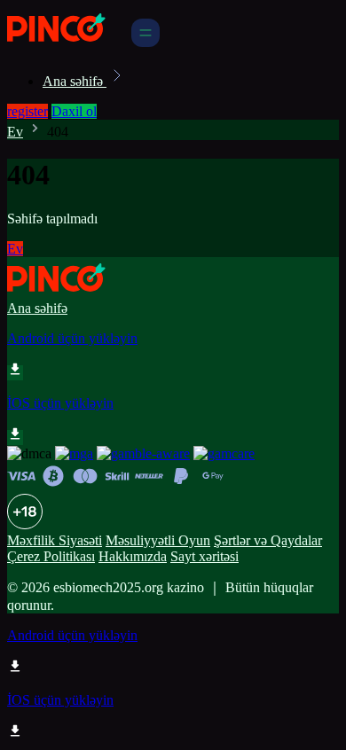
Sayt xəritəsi (204, 556)
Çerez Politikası (51, 556)
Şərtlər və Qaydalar (268, 540)
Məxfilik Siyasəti (54, 540)
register (27, 111)
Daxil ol (74, 111)
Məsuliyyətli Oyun (158, 540)
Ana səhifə (74, 81)
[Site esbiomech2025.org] (67, 42)
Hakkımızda (132, 556)
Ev (15, 131)
